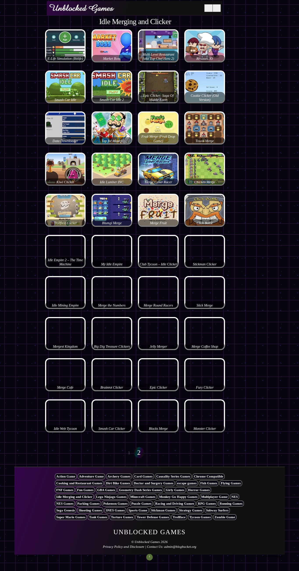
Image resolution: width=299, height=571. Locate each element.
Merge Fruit (158, 223)
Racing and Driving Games (174, 503)
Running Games (231, 503)
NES (234, 497)
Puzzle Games (141, 503)
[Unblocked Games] (82, 11)
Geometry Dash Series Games (140, 490)
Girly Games (175, 490)
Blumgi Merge (112, 223)
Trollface (179, 517)
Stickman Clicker (204, 264)
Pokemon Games (115, 503)
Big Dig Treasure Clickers (112, 347)
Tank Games (98, 517)
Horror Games (199, 490)
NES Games (65, 503)
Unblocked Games (147, 542)
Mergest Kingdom (65, 347)
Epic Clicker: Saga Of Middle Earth (158, 98)
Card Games (143, 476)
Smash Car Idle (65, 100)
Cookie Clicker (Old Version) (205, 98)
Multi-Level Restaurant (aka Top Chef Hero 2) (158, 57)
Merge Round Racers (158, 305)
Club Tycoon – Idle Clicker (158, 264)
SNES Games (115, 510)
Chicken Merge (204, 182)
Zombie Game (225, 517)
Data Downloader (65, 141)
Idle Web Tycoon (65, 429)
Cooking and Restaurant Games (79, 483)
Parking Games (88, 503)
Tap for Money (112, 141)
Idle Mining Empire (65, 305)
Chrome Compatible (208, 476)
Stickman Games (163, 510)
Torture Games (122, 517)
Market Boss (111, 59)
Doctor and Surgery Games (153, 483)
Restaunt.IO (204, 59)
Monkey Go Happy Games (178, 497)
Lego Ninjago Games (111, 497)
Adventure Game (91, 476)
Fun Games (85, 490)
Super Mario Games (70, 517)
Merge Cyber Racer (158, 182)
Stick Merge (205, 305)
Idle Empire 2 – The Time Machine (65, 262)
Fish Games (208, 483)
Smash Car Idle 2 (112, 100)
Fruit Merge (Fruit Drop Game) (158, 139)
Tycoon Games (200, 517)
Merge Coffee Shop (205, 347)
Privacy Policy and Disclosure (123, 546)
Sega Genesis (65, 510)
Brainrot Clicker (111, 387)
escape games (187, 483)
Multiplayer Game (214, 497)
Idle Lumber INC (112, 182)
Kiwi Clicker (65, 182)
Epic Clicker (158, 387)
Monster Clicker (204, 429)
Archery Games (118, 476)
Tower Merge (204, 141)
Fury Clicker (205, 387)
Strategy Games (190, 510)
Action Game (65, 476)
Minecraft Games (142, 497)
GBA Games (106, 490)
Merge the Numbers (111, 305)
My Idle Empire (112, 264)
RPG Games (207, 503)
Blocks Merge (158, 429)
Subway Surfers (217, 510)
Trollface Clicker (65, 223)
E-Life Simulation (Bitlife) (65, 59)
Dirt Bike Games (118, 483)
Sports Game (137, 510)
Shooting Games (90, 510)
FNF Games (64, 490)
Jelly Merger (158, 347)
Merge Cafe (65, 387)
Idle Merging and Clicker (74, 497)
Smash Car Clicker (111, 429)
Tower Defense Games (153, 517)
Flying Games (231, 483)
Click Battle (205, 223)
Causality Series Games (173, 476)
